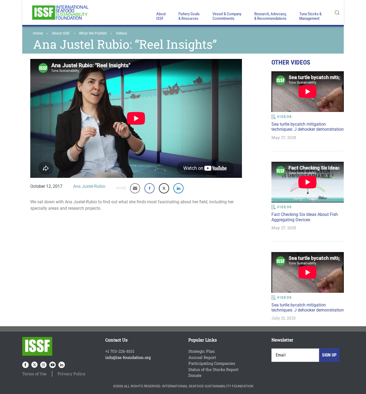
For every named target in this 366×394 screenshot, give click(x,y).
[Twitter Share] (164, 188)
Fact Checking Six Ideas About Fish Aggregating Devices (304, 217)
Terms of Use (34, 373)
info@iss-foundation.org (128, 357)
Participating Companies (211, 363)
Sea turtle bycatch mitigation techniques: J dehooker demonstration (307, 127)
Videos (121, 33)
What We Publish (93, 33)
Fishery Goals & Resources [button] (189, 16)
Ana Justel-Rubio (89, 186)
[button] (337, 12)
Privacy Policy (71, 373)
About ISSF (61, 33)
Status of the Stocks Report (213, 369)
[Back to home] (59, 12)
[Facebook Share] (149, 188)
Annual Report (202, 357)
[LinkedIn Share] (178, 188)
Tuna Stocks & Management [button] (310, 16)
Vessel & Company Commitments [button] (226, 16)
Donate (194, 375)
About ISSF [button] (161, 16)
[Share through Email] (135, 188)
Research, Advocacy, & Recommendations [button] (270, 16)
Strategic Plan (201, 351)
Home (38, 33)
